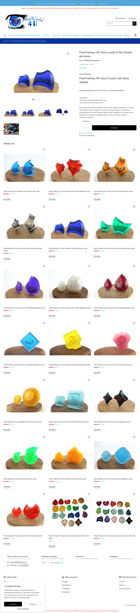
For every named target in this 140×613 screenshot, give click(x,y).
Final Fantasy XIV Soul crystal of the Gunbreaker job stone (69, 365)
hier (28, 597)
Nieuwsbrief (66, 592)
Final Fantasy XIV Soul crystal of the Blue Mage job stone (24, 365)
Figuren (56, 35)
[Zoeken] (134, 24)
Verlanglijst (65, 588)
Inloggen (65, 581)
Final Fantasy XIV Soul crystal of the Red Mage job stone (114, 308)
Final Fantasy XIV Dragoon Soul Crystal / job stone (21, 191)
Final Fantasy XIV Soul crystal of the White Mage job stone (70, 308)
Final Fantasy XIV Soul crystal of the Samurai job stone (113, 191)
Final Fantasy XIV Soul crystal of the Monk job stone (67, 479)
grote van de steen (86, 117)
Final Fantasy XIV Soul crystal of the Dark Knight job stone (69, 191)
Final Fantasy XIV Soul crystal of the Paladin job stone (113, 479)
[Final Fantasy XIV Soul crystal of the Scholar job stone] (37, 101)
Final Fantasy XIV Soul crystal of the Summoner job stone (114, 248)
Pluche (46, 35)
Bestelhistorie (66, 585)
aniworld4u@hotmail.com (18, 562)
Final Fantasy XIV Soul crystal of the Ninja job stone (112, 422)
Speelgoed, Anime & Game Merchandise (102, 35)
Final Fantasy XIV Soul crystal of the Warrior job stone (23, 536)
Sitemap (122, 585)
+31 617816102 (23, 565)
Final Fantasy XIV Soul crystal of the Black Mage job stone (24, 308)
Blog (127, 35)
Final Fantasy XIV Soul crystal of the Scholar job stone (27, 41)
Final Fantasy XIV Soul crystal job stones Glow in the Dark (114, 536)
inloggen (133, 18)
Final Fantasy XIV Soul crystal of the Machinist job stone (69, 422)
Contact (122, 581)
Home (6, 41)
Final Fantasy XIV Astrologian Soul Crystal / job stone (22, 422)
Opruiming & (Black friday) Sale (24, 35)
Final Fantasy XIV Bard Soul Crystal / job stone (20, 479)
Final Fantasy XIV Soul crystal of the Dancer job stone (113, 365)
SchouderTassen (71, 35)
